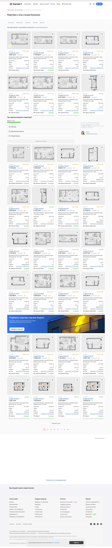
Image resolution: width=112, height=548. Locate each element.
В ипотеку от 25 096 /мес (96, 68)
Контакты (18, 524)
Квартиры (35, 4)
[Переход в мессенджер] (101, 524)
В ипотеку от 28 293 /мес (22, 223)
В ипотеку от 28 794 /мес (72, 223)
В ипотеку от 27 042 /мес (47, 181)
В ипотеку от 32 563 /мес (96, 308)
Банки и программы (66, 517)
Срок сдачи (11, 22)
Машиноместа (13, 514)
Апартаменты (39, 516)
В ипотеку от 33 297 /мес (72, 371)
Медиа (58, 4)
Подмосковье (13, 507)
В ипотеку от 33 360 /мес (96, 413)
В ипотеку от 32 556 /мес (22, 371)
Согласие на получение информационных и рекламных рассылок (54, 533)
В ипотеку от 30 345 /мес (96, 266)
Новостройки (27, 4)
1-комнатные (38, 509)
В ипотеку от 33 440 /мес (47, 371)
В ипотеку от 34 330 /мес (96, 371)
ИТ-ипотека (63, 509)
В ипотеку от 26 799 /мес (96, 110)
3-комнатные (38, 514)
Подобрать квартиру (17, 329)
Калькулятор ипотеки (68, 502)
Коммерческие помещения (17, 512)
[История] (90, 4)
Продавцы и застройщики (16, 516)
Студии (37, 507)
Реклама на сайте (27, 524)
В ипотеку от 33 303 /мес (47, 413)
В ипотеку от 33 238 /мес (22, 413)
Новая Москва (13, 504)
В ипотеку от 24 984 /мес (47, 110)
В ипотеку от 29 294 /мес (96, 223)
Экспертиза (89, 512)
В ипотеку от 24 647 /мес (72, 68)
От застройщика (65, 512)
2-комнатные (38, 512)
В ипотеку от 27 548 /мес (72, 181)
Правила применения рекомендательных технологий (22, 533)
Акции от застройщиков (16, 509)
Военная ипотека (65, 507)
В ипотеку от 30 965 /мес (47, 308)
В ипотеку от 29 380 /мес (22, 266)
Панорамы (89, 517)
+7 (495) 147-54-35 (86, 126)
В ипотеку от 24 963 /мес (22, 110)
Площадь (35, 22)
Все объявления (19, 10)
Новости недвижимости (92, 502)
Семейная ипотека (65, 504)
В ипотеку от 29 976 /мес (47, 266)
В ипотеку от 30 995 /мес (22, 308)
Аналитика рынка (91, 507)
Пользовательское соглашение (17, 531)
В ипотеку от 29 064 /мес (47, 223)
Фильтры (42, 22)
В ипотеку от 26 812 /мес (22, 181)
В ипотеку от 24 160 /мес (47, 68)
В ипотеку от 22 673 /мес (22, 68)
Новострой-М (10, 10)
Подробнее (57, 542)
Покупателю (89, 509)
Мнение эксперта (91, 504)
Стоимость (28, 22)
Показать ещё (56, 423)
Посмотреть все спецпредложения (56, 480)
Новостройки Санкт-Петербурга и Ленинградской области (24, 543)
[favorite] (93, 4)
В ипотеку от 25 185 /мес (72, 110)
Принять (76, 542)
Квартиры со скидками (41, 502)
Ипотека (53, 4)
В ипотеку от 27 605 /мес (96, 181)
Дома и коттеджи (44, 4)
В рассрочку (63, 514)
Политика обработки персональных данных (38, 531)
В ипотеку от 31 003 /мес (72, 308)
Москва (11, 502)
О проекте (11, 524)
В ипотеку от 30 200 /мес (72, 266)
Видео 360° (91, 514)
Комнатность (19, 22)
